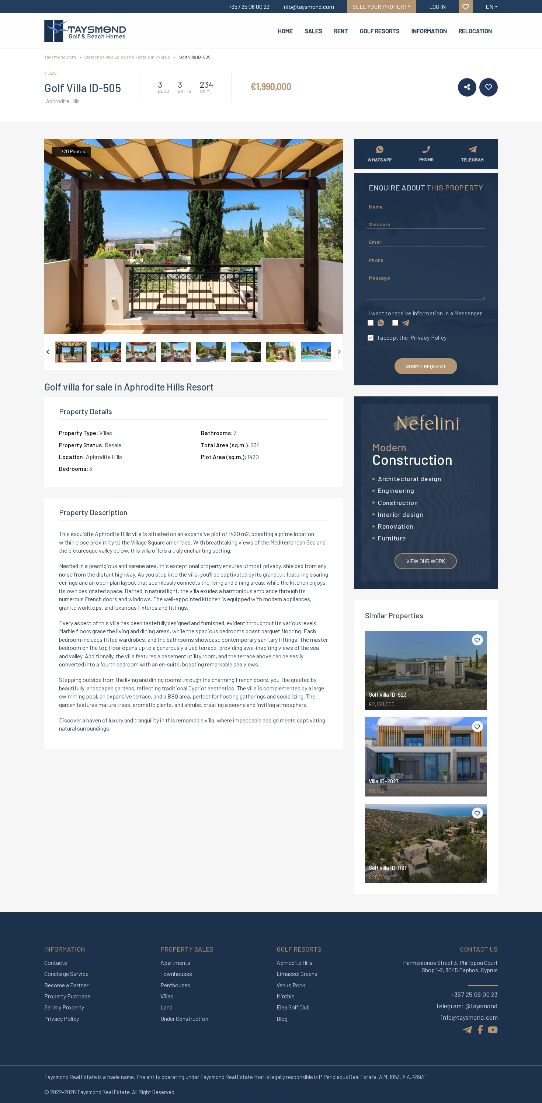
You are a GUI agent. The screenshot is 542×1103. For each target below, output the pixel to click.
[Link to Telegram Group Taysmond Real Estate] (468, 1028)
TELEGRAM (472, 159)
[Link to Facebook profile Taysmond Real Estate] (480, 1029)
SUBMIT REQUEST (426, 366)
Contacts (55, 962)
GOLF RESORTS (380, 30)
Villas (166, 995)
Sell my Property (64, 1007)
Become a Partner (66, 984)
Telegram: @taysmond (466, 1006)
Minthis (286, 995)
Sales (313, 30)
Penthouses (175, 984)
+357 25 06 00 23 (474, 994)
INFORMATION (429, 30)
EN (489, 6)
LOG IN (437, 6)
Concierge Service (66, 973)
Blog (282, 1018)
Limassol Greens (297, 973)
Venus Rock (291, 984)
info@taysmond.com (469, 1017)
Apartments (175, 962)
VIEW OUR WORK (425, 561)
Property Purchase (67, 995)
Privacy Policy (428, 337)
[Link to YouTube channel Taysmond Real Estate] (493, 1029)
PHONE (426, 159)
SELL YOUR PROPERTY (381, 6)
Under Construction (184, 1018)
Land (166, 1007)
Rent (341, 30)
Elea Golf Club (293, 1007)
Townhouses (176, 973)
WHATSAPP (380, 159)
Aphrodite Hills (295, 962)
